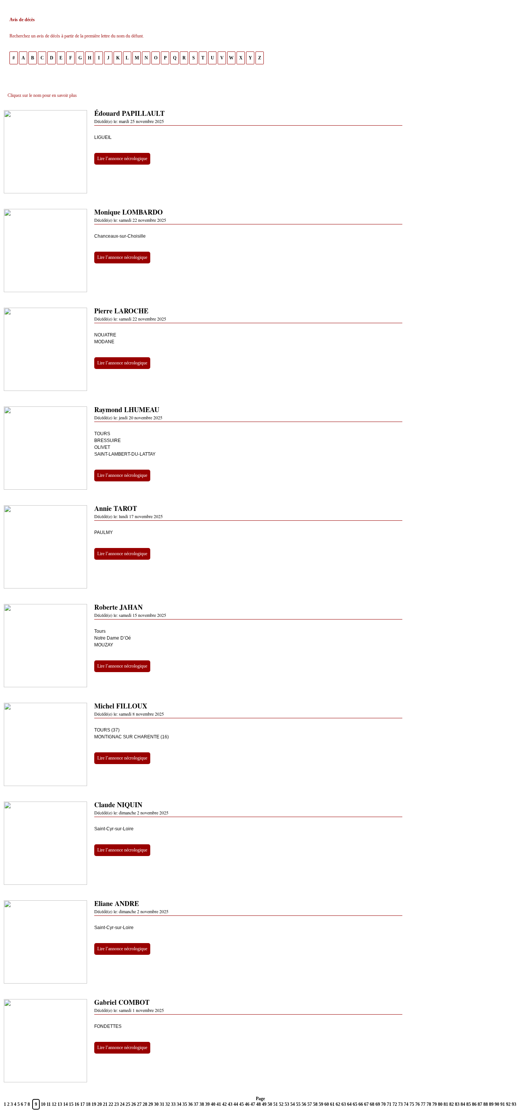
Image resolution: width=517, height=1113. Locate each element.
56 (304, 1104)
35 (184, 1104)
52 (281, 1104)
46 (247, 1104)
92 (508, 1104)
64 (349, 1104)
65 (355, 1104)
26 (133, 1104)
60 (326, 1104)
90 (497, 1104)
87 (480, 1104)
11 (49, 1104)
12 (54, 1104)
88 (485, 1104)
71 (389, 1104)
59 (321, 1104)
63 (343, 1104)
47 (253, 1104)
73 (400, 1104)
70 (383, 1104)
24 (122, 1104)
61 (332, 1104)
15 (71, 1104)
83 (457, 1104)
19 (94, 1104)
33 (173, 1104)
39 (207, 1104)
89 (491, 1104)
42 (224, 1104)
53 (287, 1104)
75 (412, 1104)
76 (417, 1104)
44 (236, 1104)
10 (43, 1104)
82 (451, 1104)
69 (377, 1104)
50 (270, 1104)
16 (77, 1104)
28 (145, 1104)
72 (394, 1104)
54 (292, 1104)
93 (514, 1104)
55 (298, 1104)
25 (128, 1104)
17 (82, 1104)
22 (111, 1104)
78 (429, 1104)
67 (366, 1104)
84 (463, 1104)
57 (309, 1104)
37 (196, 1104)
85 (468, 1104)
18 (88, 1104)
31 (162, 1104)
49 (264, 1104)
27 (139, 1104)
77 (423, 1104)
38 (201, 1104)
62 (338, 1104)
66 (360, 1104)
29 (150, 1104)
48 (258, 1104)
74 (406, 1104)
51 (275, 1104)
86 (474, 1104)
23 (116, 1104)
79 (434, 1104)
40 (213, 1104)
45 (241, 1104)
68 (372, 1104)
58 (315, 1104)
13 (60, 1104)
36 (190, 1104)
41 (218, 1104)
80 (440, 1104)
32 (167, 1104)
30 (156, 1104)
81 (446, 1104)
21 (105, 1104)
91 (502, 1104)
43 (230, 1104)
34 (179, 1104)
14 (65, 1104)
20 (99, 1104)
